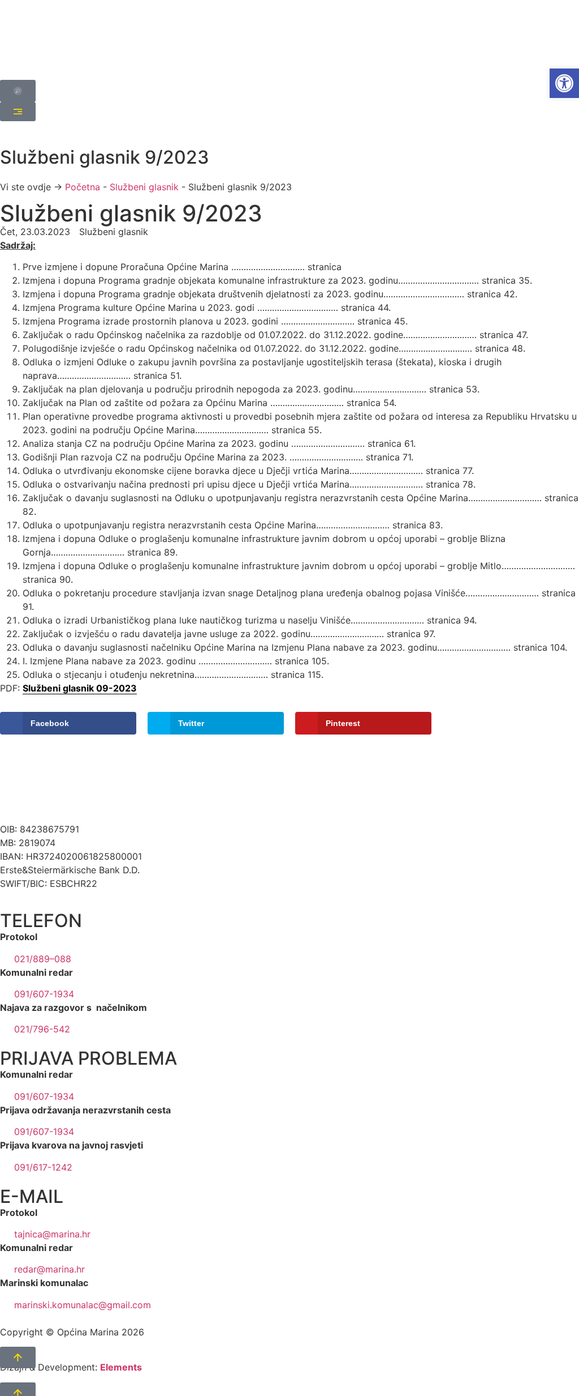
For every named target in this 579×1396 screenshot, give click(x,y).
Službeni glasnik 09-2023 (80, 688)
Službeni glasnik (144, 187)
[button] (564, 83)
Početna (82, 187)
